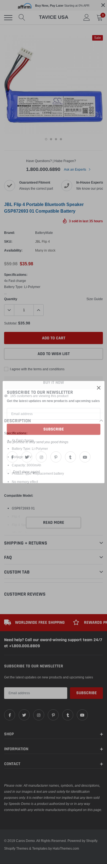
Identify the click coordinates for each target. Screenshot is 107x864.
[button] (99, 388)
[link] (12, 457)
